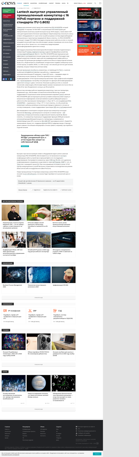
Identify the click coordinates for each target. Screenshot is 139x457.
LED (64, 113)
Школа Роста (6, 21)
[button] (95, 3)
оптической (20, 119)
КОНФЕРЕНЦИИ (43, 3)
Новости (7, 429)
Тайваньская (21, 27)
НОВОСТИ (26, 3)
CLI (38, 164)
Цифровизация (7, 39)
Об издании (43, 429)
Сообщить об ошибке (84, 433)
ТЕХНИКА (57, 3)
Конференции (26, 429)
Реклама (42, 431)
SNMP (63, 162)
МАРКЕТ (51, 3)
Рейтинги (5, 71)
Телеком (5, 60)
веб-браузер (56, 162)
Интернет (5, 64)
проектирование (26, 81)
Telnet (19, 164)
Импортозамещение (8, 43)
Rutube (58, 435)
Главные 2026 (8, 35)
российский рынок (30, 174)
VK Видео (58, 433)
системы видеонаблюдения (25, 54)
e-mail (61, 107)
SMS (55, 107)
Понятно (97, 454)
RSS (79, 429)
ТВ (67, 3)
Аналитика (33, 3)
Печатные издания (28, 440)
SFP (48, 74)
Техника (25, 435)
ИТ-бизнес (6, 67)
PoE (34, 50)
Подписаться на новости (50, 190)
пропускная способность (30, 70)
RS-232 (58, 160)
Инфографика (7, 74)
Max (57, 429)
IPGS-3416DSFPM (57, 27)
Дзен (57, 440)
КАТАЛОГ (89, 3)
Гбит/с (61, 70)
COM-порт (52, 160)
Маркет (25, 433)
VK (57, 431)
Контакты (43, 435)
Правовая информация (84, 435)
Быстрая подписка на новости (86, 426)
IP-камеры (28, 52)
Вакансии (43, 433)
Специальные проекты (29, 431)
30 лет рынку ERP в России (7, 30)
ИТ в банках (6, 53)
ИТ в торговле (7, 57)
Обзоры (7, 435)
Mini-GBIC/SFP (46, 121)
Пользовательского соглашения (10, 454)
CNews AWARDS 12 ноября (7, 16)
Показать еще (39, 297)
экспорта (63, 156)
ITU (31, 40)
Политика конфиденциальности (87, 431)
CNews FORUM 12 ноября (7, 10)
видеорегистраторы (38, 52)
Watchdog (28, 113)
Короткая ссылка (66, 190)
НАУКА (63, 3)
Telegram (58, 438)
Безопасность (6, 46)
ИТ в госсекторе (7, 50)
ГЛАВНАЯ (19, 3)
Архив (6, 438)
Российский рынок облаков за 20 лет (8, 25)
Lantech (61, 94)
